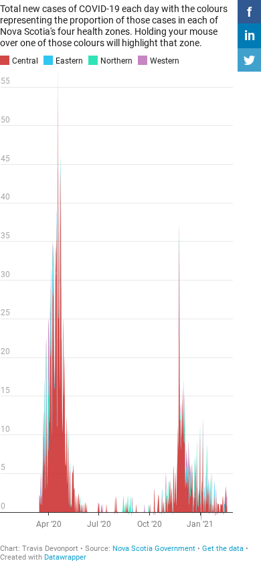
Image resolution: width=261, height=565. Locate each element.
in (249, 35)
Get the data (223, 548)
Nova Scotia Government (153, 548)
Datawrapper (65, 557)
